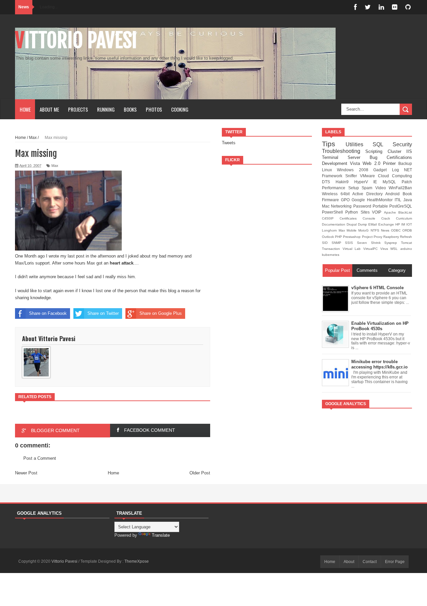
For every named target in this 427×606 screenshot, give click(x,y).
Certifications (399, 157)
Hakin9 (345, 182)
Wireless (331, 194)
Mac (326, 206)
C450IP (331, 218)
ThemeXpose (136, 561)
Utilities (359, 144)
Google (359, 200)
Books (130, 109)
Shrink (378, 243)
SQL (383, 144)
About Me (49, 109)
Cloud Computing (395, 176)
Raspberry (391, 237)
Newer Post (26, 472)
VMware (369, 176)
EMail (373, 224)
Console (372, 218)
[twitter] (367, 7)
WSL (395, 249)
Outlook (328, 237)
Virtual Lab (353, 249)
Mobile (352, 230)
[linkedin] (381, 7)
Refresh (406, 237)
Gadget (382, 170)
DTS (329, 182)
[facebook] (355, 7)
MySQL (392, 182)
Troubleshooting (343, 151)
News (386, 230)
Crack (388, 218)
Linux (329, 170)
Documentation (334, 224)
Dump (363, 224)
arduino (406, 249)
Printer (390, 163)
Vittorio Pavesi (76, 40)
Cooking (179, 109)
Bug (378, 157)
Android (394, 194)
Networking (342, 206)
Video (382, 188)
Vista (356, 163)
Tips (334, 144)
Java (407, 200)
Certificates (351, 218)
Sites (366, 212)
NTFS (376, 230)
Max (54, 166)
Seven (364, 243)
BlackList (405, 212)
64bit (347, 194)
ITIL (399, 200)
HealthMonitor (381, 200)
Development (336, 163)
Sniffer (352, 176)
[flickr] (395, 7)
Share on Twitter (103, 313)
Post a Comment (39, 458)
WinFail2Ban (400, 188)
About (349, 561)
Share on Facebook (48, 313)
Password (363, 206)
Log (398, 170)
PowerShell (333, 212)
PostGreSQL (400, 206)
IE (378, 182)
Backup (405, 163)
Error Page (395, 561)
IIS (409, 151)
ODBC (396, 230)
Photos (154, 109)
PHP (339, 237)
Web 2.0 (373, 163)
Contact (370, 561)
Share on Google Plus (160, 313)
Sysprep (392, 243)
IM (403, 224)
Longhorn (330, 230)
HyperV (364, 182)
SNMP (338, 243)
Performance (335, 188)
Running (106, 109)
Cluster (397, 151)
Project (368, 237)
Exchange (386, 224)
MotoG (364, 230)
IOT (409, 224)
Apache (391, 212)
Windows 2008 (355, 170)
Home (25, 109)
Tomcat (406, 243)
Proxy (378, 237)
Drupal (352, 224)
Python (352, 212)
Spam (368, 188)
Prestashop (352, 237)
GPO (346, 200)
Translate (161, 535)
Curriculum (404, 218)
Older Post (199, 472)
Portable (381, 206)
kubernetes (330, 255)
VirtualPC (371, 249)
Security (402, 144)
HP (398, 224)
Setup (355, 188)
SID (327, 243)
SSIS (351, 243)
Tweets (229, 142)
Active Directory (368, 194)
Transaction (332, 249)
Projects (78, 109)
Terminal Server (346, 157)
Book (407, 194)
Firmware (331, 200)
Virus (385, 249)
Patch (407, 182)
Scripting (376, 151)
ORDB (407, 230)
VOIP (378, 212)
